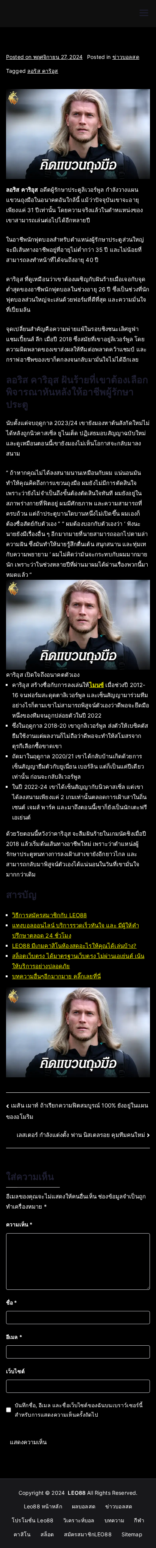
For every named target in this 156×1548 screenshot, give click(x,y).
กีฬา (139, 1520)
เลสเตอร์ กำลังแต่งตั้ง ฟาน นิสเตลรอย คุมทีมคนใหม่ (81, 1134)
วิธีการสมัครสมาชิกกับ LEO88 (49, 915)
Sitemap (132, 1534)
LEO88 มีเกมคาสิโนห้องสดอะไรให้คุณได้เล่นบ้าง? (74, 945)
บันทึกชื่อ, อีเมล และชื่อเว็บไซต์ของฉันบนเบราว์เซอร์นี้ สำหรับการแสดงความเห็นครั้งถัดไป (79, 1410)
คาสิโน (22, 1534)
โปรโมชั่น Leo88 (32, 1520)
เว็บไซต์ (15, 1371)
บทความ (115, 1520)
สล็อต (47, 1534)
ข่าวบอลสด (125, 57)
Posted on (44, 57)
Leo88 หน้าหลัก (43, 1506)
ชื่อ (11, 1302)
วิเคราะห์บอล (79, 1520)
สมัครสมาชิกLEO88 (88, 1534)
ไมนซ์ (96, 685)
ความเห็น (19, 1224)
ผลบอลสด (83, 1506)
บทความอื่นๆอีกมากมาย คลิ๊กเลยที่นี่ (56, 976)
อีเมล (14, 1337)
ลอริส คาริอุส (42, 71)
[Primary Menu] (144, 14)
